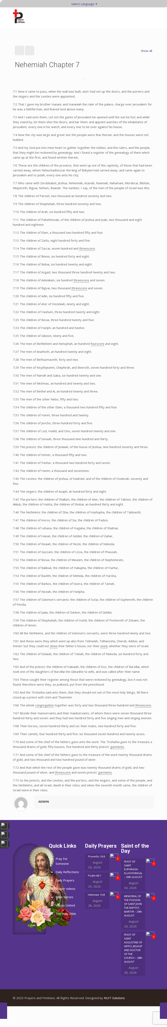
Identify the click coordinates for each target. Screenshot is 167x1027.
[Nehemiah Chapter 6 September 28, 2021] (3, 1011)
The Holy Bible (66, 914)
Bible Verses (64, 897)
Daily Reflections (67, 872)
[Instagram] (148, 998)
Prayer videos (65, 889)
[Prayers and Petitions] (20, 16)
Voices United (65, 905)
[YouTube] (142, 998)
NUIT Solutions (114, 998)
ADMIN (43, 801)
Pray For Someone (62, 861)
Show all (146, 51)
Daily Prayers (65, 880)
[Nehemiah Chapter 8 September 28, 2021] (163, 1011)
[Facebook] (137, 998)
